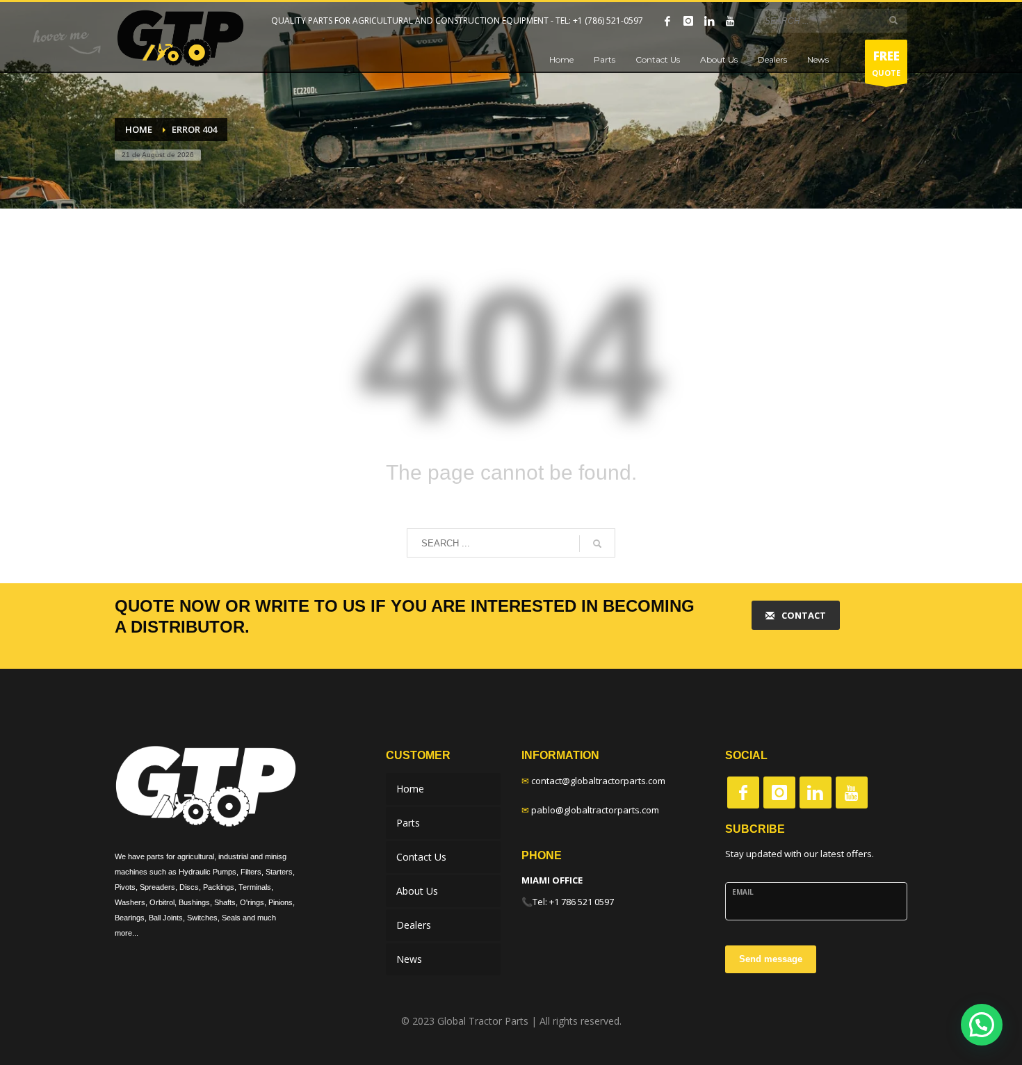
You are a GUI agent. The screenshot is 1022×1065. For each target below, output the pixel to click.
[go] (893, 20)
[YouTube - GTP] (852, 792)
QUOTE (886, 63)
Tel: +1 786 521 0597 (573, 901)
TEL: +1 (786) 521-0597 (599, 20)
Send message (770, 959)
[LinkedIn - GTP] (816, 792)
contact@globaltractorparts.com (598, 780)
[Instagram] (688, 20)
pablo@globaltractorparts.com (595, 810)
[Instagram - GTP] (779, 792)
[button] (982, 1025)
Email (743, 892)
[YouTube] (730, 20)
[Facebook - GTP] (743, 792)
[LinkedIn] (709, 20)
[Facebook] (667, 20)
